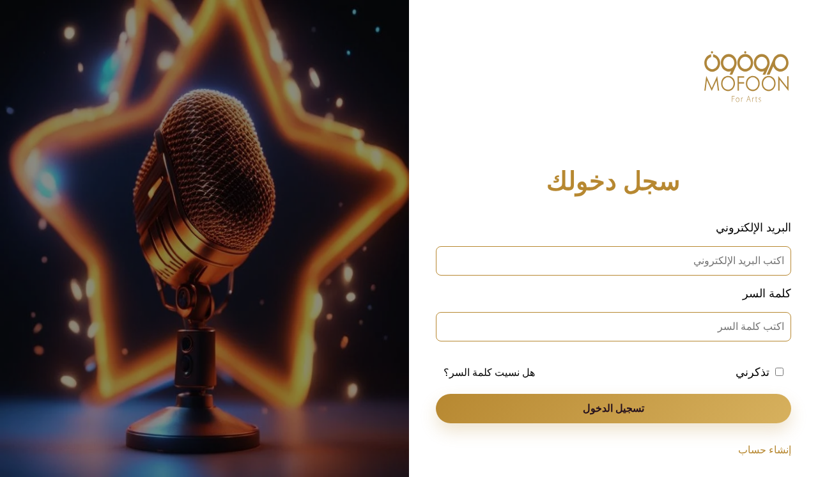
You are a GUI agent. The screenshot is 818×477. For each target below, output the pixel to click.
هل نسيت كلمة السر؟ (489, 372)
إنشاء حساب (764, 449)
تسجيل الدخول (613, 408)
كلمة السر (767, 293)
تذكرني (752, 372)
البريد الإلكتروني (753, 227)
